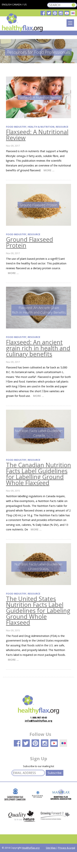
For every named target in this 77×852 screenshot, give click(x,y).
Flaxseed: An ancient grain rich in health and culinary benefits (38, 348)
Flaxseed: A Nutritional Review (37, 135)
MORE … (49, 170)
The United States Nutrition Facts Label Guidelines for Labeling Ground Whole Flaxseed (38, 610)
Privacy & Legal (66, 847)
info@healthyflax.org (38, 720)
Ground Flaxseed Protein (29, 242)
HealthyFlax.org (30, 847)
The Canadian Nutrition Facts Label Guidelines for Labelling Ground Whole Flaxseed (38, 474)
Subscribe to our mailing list (38, 766)
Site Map (51, 847)
